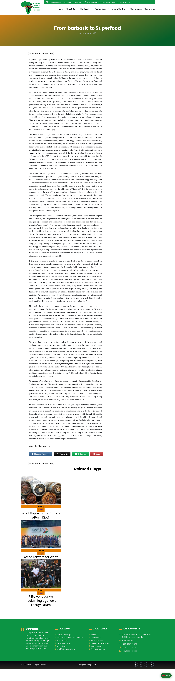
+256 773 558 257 (129, 647)
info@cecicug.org (129, 651)
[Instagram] (152, 664)
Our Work (84, 9)
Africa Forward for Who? (41, 557)
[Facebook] (136, 664)
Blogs (40, 509)
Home (60, 9)
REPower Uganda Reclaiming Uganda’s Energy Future (41, 601)
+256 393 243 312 (129, 640)
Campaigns (136, 9)
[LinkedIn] (146, 664)
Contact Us (149, 9)
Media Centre (118, 9)
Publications (100, 9)
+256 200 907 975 (129, 644)
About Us (70, 9)
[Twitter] (141, 664)
